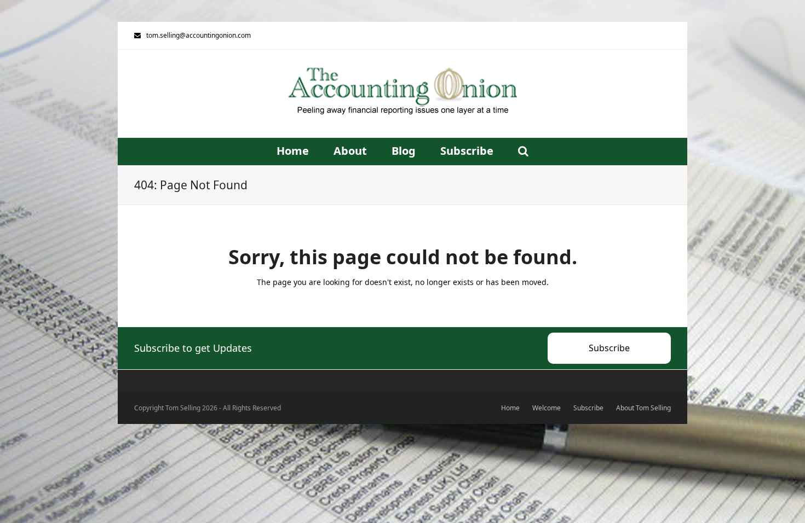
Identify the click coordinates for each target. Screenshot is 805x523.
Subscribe (609, 348)
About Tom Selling (643, 407)
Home (510, 407)
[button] (523, 151)
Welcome (546, 407)
